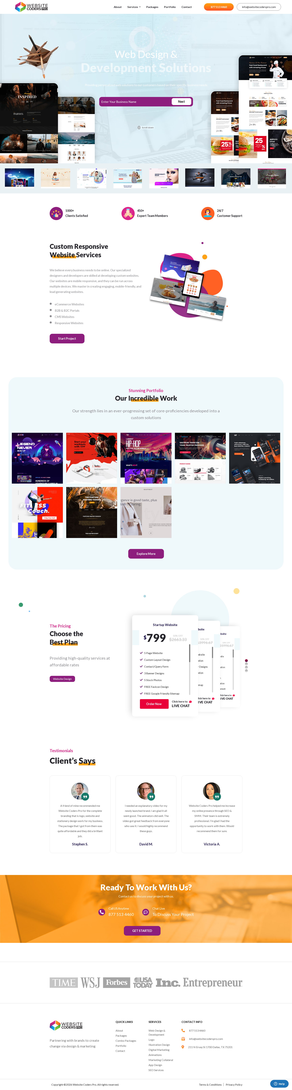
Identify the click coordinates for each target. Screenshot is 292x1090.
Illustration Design (159, 1044)
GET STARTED (142, 931)
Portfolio (170, 6)
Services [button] (133, 6)
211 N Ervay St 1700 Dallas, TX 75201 (210, 1047)
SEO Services (156, 1070)
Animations (155, 1054)
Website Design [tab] (62, 678)
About (118, 6)
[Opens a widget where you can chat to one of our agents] (279, 1084)
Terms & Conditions (210, 1084)
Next (181, 101)
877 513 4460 (219, 6)
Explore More (146, 554)
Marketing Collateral (161, 1059)
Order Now (154, 704)
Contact (186, 6)
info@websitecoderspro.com (259, 6)
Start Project (67, 338)
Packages (152, 6)
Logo (151, 1039)
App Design (155, 1065)
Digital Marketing (159, 1049)
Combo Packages (126, 1040)
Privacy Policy (234, 1084)
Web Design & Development (157, 1032)
